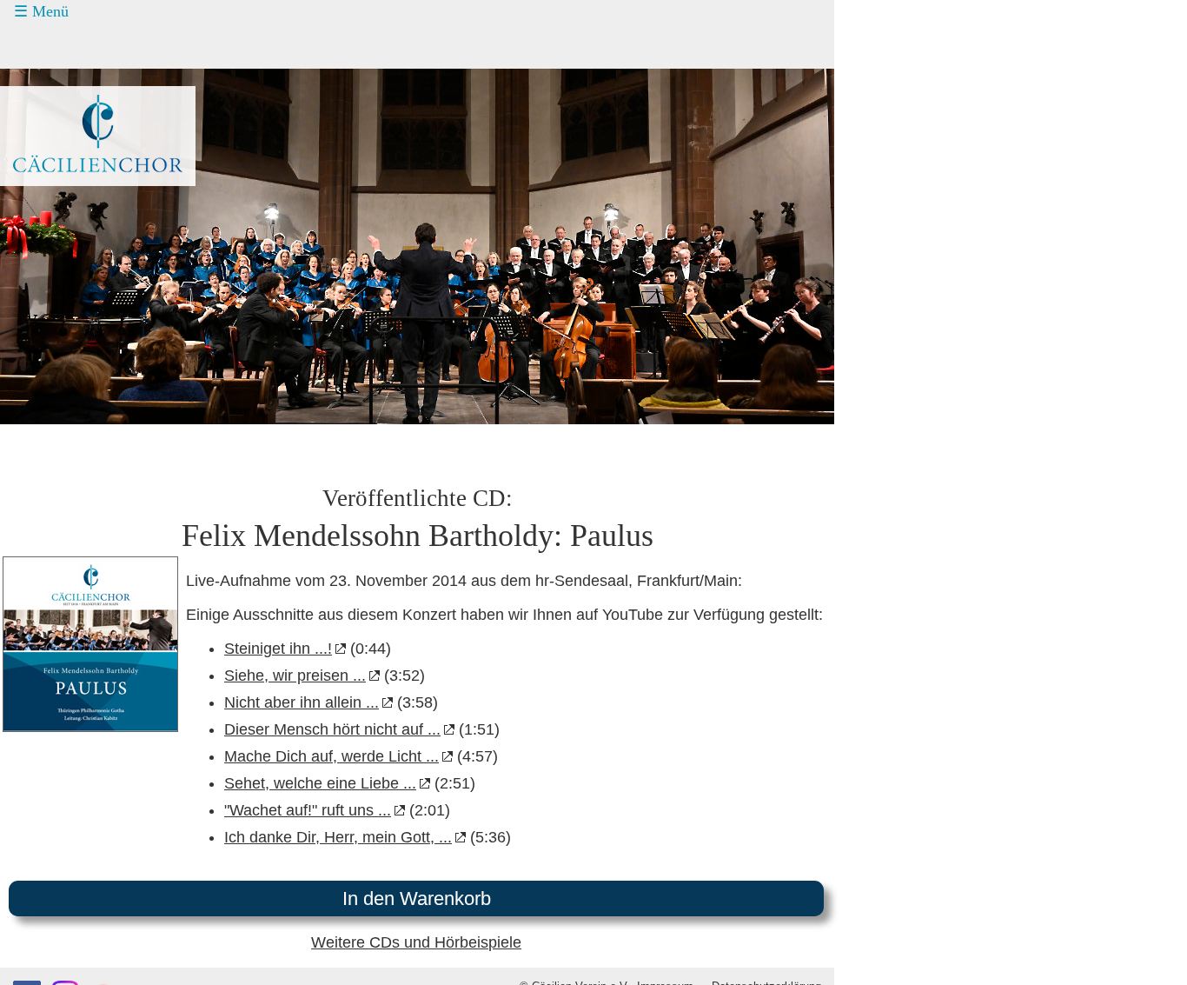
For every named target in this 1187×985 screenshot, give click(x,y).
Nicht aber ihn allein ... (301, 702)
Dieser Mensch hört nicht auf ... (332, 729)
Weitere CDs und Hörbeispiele (416, 942)
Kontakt (59, 144)
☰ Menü (41, 11)
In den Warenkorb (416, 898)
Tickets (44, 78)
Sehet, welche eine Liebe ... (320, 783)
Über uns (63, 177)
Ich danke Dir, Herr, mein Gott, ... (338, 837)
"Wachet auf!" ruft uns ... (307, 810)
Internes (48, 209)
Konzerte (63, 46)
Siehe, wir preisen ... (295, 675)
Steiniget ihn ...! (278, 648)
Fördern (59, 111)
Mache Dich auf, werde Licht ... (331, 756)
